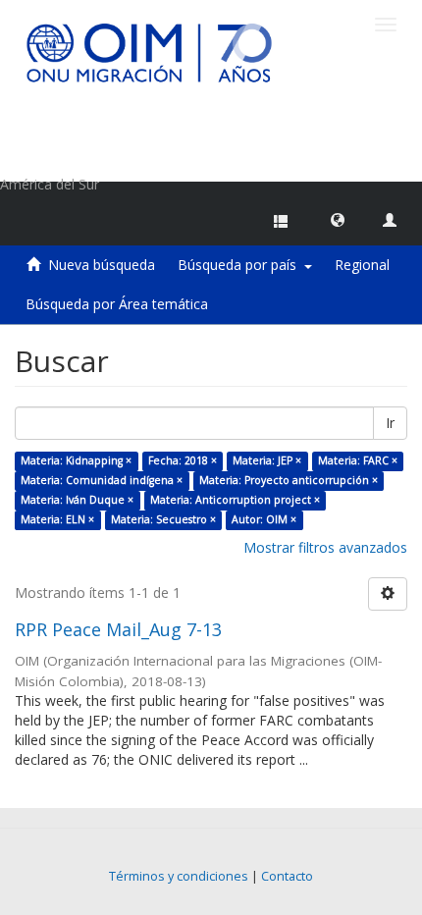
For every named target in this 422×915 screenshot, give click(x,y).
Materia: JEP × (267, 460)
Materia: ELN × (57, 519)
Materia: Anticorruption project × (235, 500)
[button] (337, 219)
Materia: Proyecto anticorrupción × (288, 480)
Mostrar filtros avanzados (325, 547)
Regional (362, 264)
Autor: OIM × (264, 519)
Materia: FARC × (357, 460)
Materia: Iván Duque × (77, 500)
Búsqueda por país (241, 264)
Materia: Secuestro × (163, 519)
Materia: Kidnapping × (76, 460)
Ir (390, 422)
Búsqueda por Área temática (117, 304)
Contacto (287, 876)
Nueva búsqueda (101, 264)
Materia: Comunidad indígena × (102, 480)
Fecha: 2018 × (182, 460)
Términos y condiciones (178, 876)
